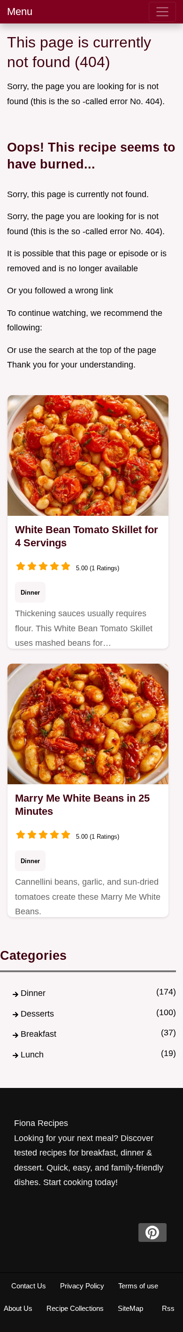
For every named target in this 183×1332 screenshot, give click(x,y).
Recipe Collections (75, 1308)
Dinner (30, 592)
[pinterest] (152, 1232)
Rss (168, 1308)
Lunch (32, 1054)
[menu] (162, 12)
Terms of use (138, 1286)
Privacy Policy (82, 1286)
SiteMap (130, 1308)
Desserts (37, 1013)
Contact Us (28, 1286)
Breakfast (38, 1034)
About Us (18, 1308)
